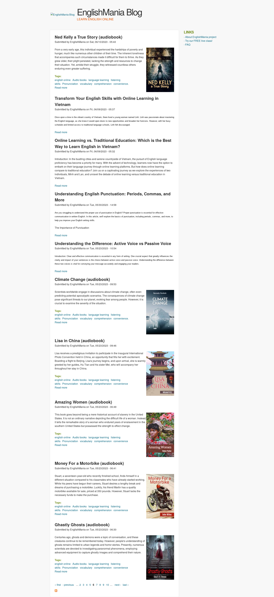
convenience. (121, 84)
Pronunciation (70, 84)
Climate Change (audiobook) (82, 279)
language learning (98, 80)
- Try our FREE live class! (198, 41)
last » (126, 585)
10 (107, 585)
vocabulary (86, 84)
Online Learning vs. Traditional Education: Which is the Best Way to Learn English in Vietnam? (113, 143)
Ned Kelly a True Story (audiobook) (88, 37)
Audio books (79, 80)
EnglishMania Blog (109, 11)
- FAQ (187, 44)
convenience (121, 383)
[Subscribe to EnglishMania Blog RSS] (56, 591)
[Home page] (63, 14)
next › (118, 585)
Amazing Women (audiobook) (83, 402)
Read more (61, 87)
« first (58, 585)
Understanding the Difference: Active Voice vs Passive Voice (113, 243)
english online (63, 80)
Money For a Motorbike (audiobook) (89, 463)
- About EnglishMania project (200, 37)
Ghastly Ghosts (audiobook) (82, 524)
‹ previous (68, 585)
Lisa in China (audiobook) (80, 340)
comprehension (103, 84)
